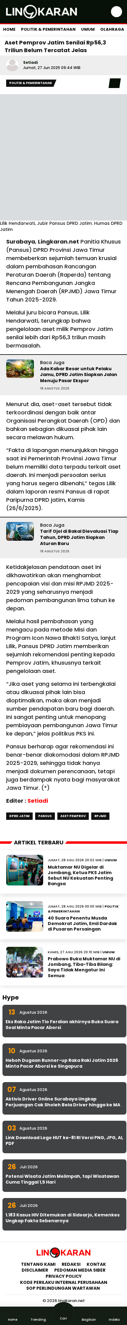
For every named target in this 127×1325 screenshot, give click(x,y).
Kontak (96, 1264)
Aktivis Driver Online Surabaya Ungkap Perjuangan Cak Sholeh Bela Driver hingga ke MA (63, 1102)
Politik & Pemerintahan (48, 29)
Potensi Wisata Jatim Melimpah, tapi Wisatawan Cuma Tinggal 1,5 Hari (62, 1179)
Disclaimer (35, 1270)
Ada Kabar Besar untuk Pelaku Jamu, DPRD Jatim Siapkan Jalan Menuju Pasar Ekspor (78, 375)
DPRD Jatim (19, 816)
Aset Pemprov (73, 816)
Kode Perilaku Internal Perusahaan (63, 1282)
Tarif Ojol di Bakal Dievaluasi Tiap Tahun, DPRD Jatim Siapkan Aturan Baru (79, 537)
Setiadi (30, 62)
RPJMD (100, 816)
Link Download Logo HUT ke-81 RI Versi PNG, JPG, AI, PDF (64, 1141)
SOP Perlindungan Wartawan (63, 1288)
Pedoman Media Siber (79, 1270)
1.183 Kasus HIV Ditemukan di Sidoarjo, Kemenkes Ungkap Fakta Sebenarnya (63, 1218)
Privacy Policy (64, 1276)
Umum (88, 29)
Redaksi (71, 1264)
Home (9, 29)
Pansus (45, 816)
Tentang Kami (38, 1264)
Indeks (114, 1319)
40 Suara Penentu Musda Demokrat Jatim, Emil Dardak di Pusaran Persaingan (82, 923)
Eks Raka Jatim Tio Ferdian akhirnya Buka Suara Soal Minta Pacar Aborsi (62, 1025)
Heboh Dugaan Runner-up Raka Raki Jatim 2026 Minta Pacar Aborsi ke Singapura (62, 1063)
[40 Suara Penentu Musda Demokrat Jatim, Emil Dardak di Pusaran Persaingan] (24, 916)
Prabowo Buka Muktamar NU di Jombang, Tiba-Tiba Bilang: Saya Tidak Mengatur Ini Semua (84, 967)
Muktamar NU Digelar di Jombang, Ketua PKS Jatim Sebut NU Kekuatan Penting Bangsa (80, 875)
